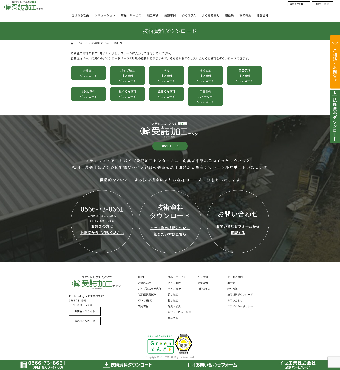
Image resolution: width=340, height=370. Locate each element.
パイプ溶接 (174, 288)
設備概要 (245, 15)
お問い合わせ (322, 3)
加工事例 (153, 15)
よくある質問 (210, 15)
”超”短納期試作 (147, 294)
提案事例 (170, 15)
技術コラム (189, 15)
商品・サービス (131, 15)
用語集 (229, 15)
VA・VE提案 (145, 300)
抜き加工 (173, 300)
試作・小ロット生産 (179, 312)
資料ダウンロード (299, 3)
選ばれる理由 (80, 15)
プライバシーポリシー (240, 306)
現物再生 (143, 306)
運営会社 (262, 15)
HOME (142, 277)
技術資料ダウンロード (240, 294)
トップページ (80, 43)
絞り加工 (173, 294)
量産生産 (173, 318)
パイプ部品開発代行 (149, 288)
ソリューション (105, 15)
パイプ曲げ (174, 282)
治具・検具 (174, 306)
